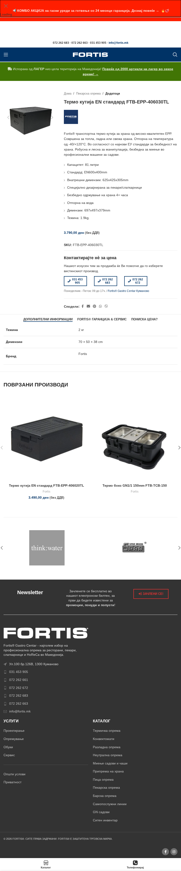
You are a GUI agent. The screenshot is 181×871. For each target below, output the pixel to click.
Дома (67, 93)
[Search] (175, 54)
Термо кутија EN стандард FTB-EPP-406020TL (46, 485)
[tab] (48, 319)
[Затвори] (6, 6)
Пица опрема (103, 779)
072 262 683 (107, 281)
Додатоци (112, 93)
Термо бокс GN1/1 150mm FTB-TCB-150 (135, 485)
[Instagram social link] (173, 851)
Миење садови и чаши (110, 763)
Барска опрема (104, 796)
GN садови (101, 812)
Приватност (12, 782)
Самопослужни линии (110, 804)
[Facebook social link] (82, 306)
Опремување (14, 739)
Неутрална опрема (107, 755)
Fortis (46, 491)
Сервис (9, 755)
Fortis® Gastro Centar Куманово (128, 291)
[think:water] (47, 547)
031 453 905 (77, 281)
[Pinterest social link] (94, 306)
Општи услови (14, 774)
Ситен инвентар (105, 820)
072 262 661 (18, 680)
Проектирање (14, 730)
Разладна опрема (106, 747)
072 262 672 (137, 281)
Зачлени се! (153, 594)
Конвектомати (103, 739)
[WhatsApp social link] (100, 306)
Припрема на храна (108, 771)
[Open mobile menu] (6, 54)
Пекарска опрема (88, 93)
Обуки (8, 747)
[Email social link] (88, 306)
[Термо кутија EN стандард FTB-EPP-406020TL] (46, 438)
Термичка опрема (106, 730)
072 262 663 (18, 703)
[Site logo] (90, 54)
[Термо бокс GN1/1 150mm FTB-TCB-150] (134, 438)
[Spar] (134, 547)
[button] (8, 117)
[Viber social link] (106, 306)
